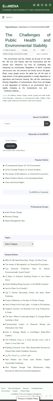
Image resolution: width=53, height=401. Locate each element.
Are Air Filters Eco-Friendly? (16, 288)
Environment (18, 54)
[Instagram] (38, 5)
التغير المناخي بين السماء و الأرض (18, 355)
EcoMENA (10, 6)
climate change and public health (39, 95)
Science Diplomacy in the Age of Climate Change (24, 300)
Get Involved (5, 391)
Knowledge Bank (37, 388)
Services (26, 388)
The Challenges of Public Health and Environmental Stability (27, 40)
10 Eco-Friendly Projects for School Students (23, 170)
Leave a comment (42, 54)
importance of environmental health (27, 98)
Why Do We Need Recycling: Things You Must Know (26, 260)
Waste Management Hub (15, 221)
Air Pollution (12, 95)
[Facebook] (42, 5)
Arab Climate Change (13, 212)
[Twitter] (46, 5)
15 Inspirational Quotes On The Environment (22, 166)
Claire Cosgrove (10, 50)
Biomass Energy (11, 217)
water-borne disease (35, 101)
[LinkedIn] (34, 5)
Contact (15, 391)
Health (25, 54)
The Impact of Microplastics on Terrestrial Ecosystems (26, 174)
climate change (22, 95)
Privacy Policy (25, 391)
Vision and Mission (14, 388)
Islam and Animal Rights (14, 182)
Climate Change (8, 54)
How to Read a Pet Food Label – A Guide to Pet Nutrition (27, 305)
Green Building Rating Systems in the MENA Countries (27, 284)
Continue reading (12, 91)
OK (46, 123)
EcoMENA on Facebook (38, 192)
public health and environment (17, 101)
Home (3, 388)
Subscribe (11, 146)
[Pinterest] (50, 5)
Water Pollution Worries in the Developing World (24, 178)
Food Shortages (8, 98)
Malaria (42, 98)
